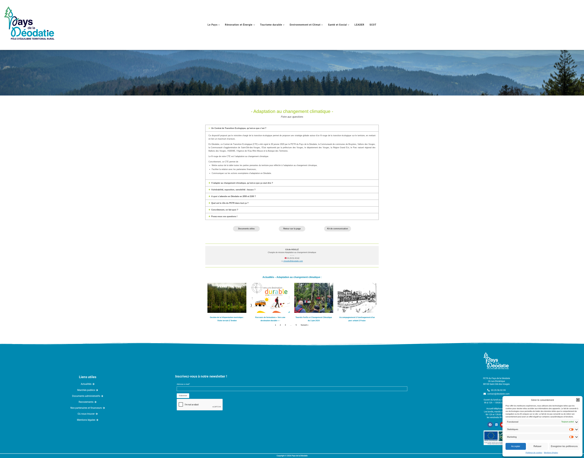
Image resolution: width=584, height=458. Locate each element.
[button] (577, 399)
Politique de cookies (534, 453)
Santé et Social (337, 24)
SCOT (373, 24)
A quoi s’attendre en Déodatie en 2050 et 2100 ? (233, 196)
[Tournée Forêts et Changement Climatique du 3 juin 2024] (313, 298)
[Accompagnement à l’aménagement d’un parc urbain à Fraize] (357, 298)
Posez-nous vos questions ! (224, 216)
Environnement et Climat (305, 24)
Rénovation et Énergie (238, 24)
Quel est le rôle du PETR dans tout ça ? (230, 203)
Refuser (537, 446)
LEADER (359, 24)
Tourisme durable (271, 24)
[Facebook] (490, 424)
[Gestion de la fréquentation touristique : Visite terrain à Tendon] (226, 298)
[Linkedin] (496, 424)
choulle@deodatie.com (293, 261)
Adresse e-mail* (183, 384)
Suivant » (304, 325)
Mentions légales (551, 453)
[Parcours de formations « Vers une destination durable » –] (270, 298)
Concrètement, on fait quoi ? (224, 210)
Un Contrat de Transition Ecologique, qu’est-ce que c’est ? (238, 128)
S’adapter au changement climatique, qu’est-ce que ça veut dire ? (242, 183)
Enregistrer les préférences (564, 446)
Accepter (515, 446)
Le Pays (212, 24)
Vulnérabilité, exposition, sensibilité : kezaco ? (233, 190)
